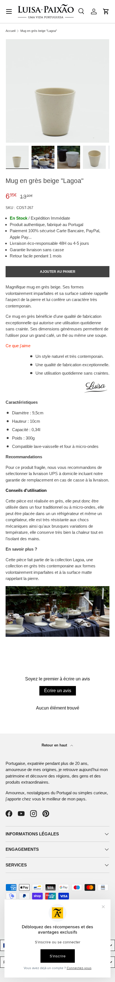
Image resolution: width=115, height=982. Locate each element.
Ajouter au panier (57, 272)
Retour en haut (55, 745)
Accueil (10, 30)
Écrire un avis (57, 690)
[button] (106, 11)
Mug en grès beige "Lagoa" (38, 30)
